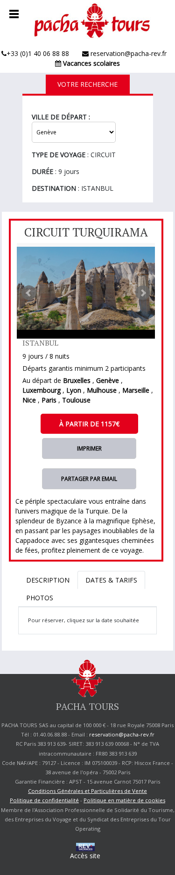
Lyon (73, 390)
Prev (28, 292)
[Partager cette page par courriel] (89, 478)
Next (142, 292)
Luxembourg (41, 390)
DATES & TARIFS (111, 580)
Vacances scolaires (90, 63)
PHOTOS (39, 597)
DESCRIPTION (48, 580)
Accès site (85, 855)
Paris (49, 400)
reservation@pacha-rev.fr (128, 53)
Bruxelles (77, 380)
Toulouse (76, 400)
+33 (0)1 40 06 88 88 (38, 53)
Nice (29, 400)
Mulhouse (102, 390)
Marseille (135, 390)
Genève (107, 380)
